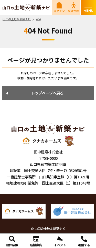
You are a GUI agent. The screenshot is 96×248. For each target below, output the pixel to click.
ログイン (59, 11)
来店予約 (73, 11)
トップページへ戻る (47, 92)
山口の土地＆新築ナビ (26, 7)
